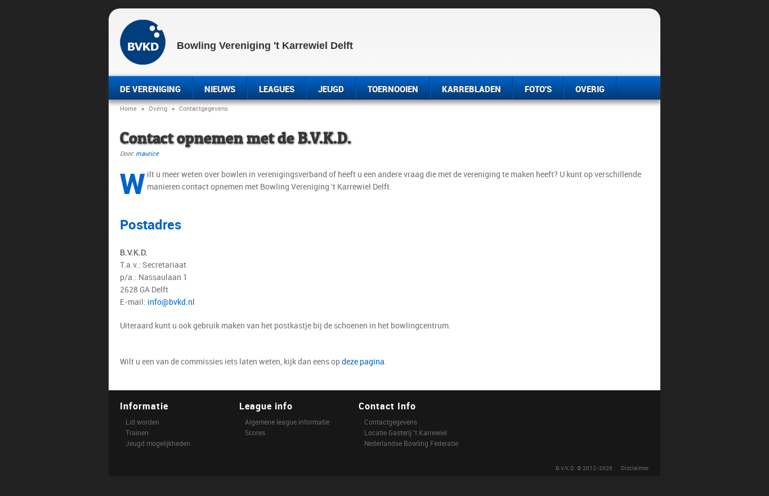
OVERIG (590, 88)
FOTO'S (538, 88)
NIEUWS (219, 88)
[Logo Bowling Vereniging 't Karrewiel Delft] (143, 41)
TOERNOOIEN (393, 88)
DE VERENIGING (150, 88)
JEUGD (331, 88)
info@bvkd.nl (171, 301)
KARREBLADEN (471, 88)
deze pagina (363, 361)
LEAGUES (276, 88)
